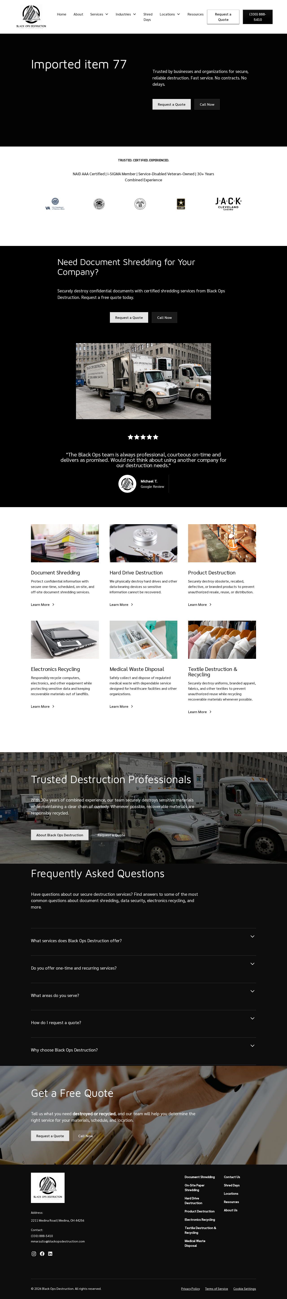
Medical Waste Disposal (195, 1243)
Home (61, 14)
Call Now (207, 104)
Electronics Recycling (200, 1219)
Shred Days (148, 17)
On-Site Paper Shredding (194, 1187)
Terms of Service (216, 1288)
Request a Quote (223, 17)
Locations (231, 1193)
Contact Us (232, 1177)
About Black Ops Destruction (59, 834)
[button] (99, 14)
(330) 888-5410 (257, 17)
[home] (31, 17)
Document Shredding (200, 1177)
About (78, 14)
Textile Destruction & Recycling (200, 1230)
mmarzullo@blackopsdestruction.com (58, 1241)
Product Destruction (200, 1211)
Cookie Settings (244, 1288)
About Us (230, 1210)
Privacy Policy (190, 1288)
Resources (195, 14)
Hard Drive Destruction (193, 1200)
